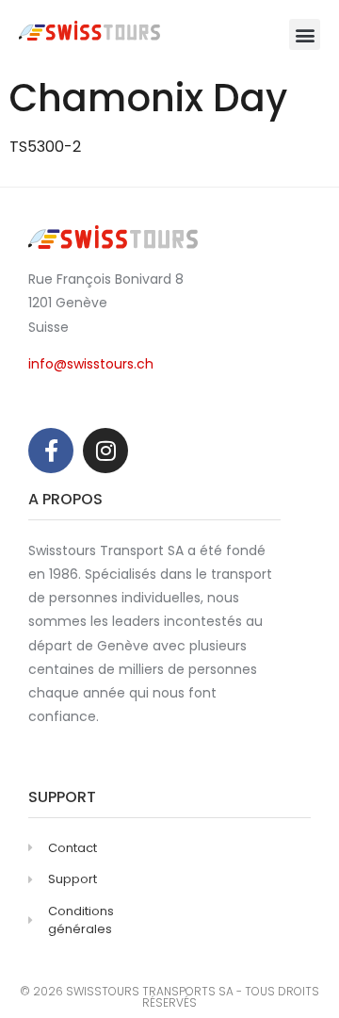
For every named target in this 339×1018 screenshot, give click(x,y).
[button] (304, 34)
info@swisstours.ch (90, 363)
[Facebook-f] (50, 450)
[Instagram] (105, 450)
